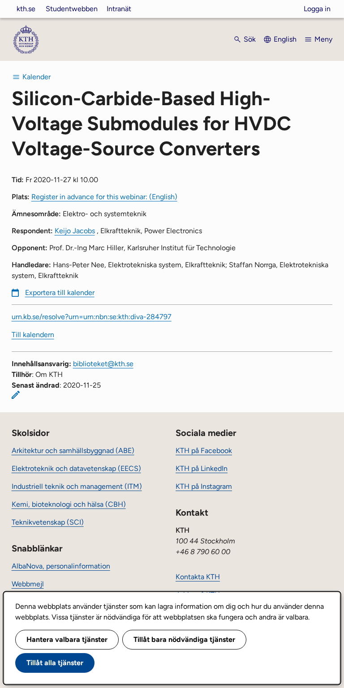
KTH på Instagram (204, 486)
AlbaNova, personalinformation (61, 566)
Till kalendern (33, 334)
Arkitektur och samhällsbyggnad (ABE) (73, 450)
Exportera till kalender (60, 292)
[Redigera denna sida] (16, 395)
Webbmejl (28, 584)
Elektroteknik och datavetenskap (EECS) (76, 468)
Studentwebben (72, 8)
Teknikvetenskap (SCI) (48, 522)
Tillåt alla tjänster (54, 662)
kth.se (26, 8)
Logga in (317, 8)
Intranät (119, 8)
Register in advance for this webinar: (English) (104, 196)
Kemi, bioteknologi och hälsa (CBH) (69, 504)
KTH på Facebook (204, 450)
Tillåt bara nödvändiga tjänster (184, 639)
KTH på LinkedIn (202, 468)
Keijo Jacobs (75, 230)
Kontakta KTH (198, 577)
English (285, 39)
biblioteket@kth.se (103, 363)
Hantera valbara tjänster (67, 639)
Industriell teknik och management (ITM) (77, 486)
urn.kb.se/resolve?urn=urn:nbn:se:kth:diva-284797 (92, 316)
